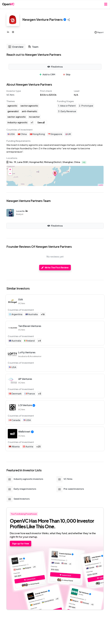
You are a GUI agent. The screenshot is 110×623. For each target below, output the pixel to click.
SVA (20, 299)
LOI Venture (25, 405)
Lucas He (20, 211)
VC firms (68, 478)
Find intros (57, 66)
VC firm (10, 94)
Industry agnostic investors (28, 478)
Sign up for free (20, 543)
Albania (16, 446)
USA (12, 134)
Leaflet (100, 185)
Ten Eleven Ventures (29, 325)
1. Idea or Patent (67, 105)
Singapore (56, 134)
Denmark (16, 393)
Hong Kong (38, 134)
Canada (16, 420)
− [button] (10, 173)
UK (69, 134)
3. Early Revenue (67, 111)
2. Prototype (86, 105)
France (31, 393)
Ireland (31, 340)
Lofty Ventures (26, 352)
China (23, 134)
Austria (29, 446)
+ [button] (10, 169)
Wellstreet (24, 431)
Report (100, 32)
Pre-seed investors (74, 488)
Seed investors (22, 498)
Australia (33, 314)
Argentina (17, 314)
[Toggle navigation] (106, 4)
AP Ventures (25, 378)
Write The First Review (57, 267)
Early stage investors (25, 488)
